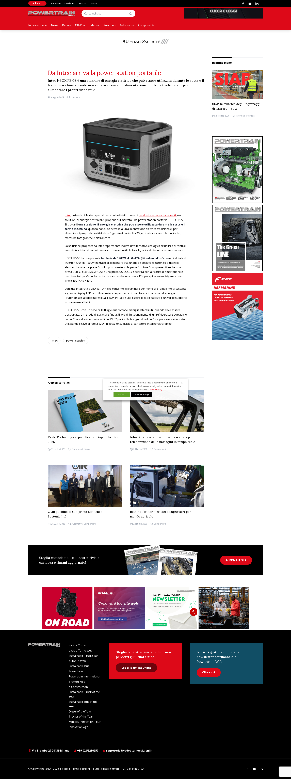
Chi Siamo (56, 3)
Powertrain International (84, 676)
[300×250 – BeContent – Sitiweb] (119, 608)
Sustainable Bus (79, 666)
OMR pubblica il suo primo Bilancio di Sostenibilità (76, 514)
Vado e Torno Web (80, 650)
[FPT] (237, 306)
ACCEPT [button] (121, 394)
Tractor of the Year (81, 716)
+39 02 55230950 (87, 750)
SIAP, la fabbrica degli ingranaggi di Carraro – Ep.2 (236, 106)
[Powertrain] (51, 13)
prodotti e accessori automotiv (158, 215)
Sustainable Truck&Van (83, 656)
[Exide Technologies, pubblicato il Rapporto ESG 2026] (85, 411)
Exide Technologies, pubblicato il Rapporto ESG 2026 (83, 439)
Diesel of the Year (80, 711)
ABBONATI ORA (236, 560)
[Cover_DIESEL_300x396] (237, 169)
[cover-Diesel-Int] (237, 238)
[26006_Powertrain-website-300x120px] (145, 41)
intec (54, 340)
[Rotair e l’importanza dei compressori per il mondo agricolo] (167, 486)
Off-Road (80, 25)
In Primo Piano (37, 25)
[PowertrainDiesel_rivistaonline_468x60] (223, 13)
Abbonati (37, 3)
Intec (68, 215)
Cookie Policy (155, 389)
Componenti (146, 25)
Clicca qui (208, 672)
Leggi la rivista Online (136, 668)
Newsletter (69, 3)
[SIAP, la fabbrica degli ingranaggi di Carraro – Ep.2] (237, 84)
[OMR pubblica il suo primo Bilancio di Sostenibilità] (85, 486)
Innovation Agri (78, 727)
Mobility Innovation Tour (85, 722)
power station (75, 340)
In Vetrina (240, 116)
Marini (94, 25)
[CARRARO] (224, 608)
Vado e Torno (77, 645)
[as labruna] (67, 608)
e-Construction (78, 687)
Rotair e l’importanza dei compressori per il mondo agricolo (162, 514)
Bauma (66, 25)
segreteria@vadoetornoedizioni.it (129, 750)
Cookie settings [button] (141, 394)
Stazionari (109, 25)
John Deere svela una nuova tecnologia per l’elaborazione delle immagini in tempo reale (162, 439)
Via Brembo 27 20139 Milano (50, 750)
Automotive (127, 25)
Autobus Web (77, 661)
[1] (171, 608)
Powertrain (76, 671)
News (54, 25)
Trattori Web (77, 682)
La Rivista (82, 3)
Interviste (250, 116)
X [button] (182, 382)
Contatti (93, 3)
